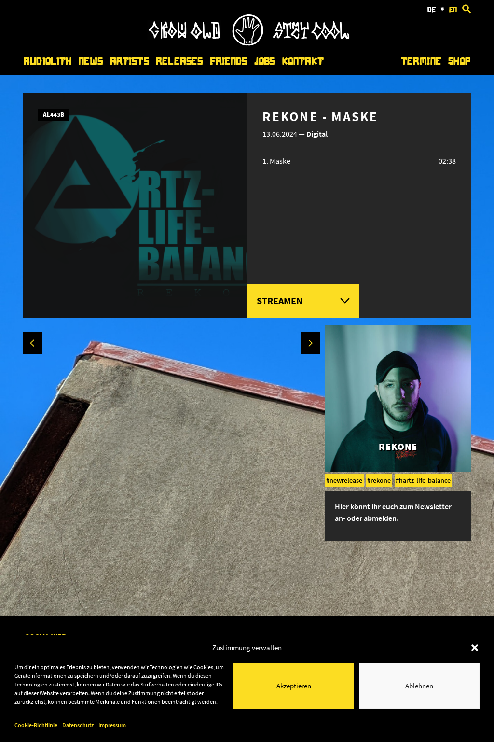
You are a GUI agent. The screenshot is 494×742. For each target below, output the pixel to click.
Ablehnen (419, 685)
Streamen (279, 300)
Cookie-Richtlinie (35, 724)
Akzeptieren (293, 685)
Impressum (112, 724)
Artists (129, 61)
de (431, 9)
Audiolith (47, 61)
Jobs (264, 61)
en (453, 9)
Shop (459, 61)
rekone (380, 480)
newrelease (345, 480)
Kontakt (303, 61)
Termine (421, 61)
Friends (228, 61)
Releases (179, 61)
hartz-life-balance (425, 480)
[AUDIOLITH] (248, 43)
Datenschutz (78, 724)
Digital (317, 134)
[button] (475, 648)
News (91, 61)
